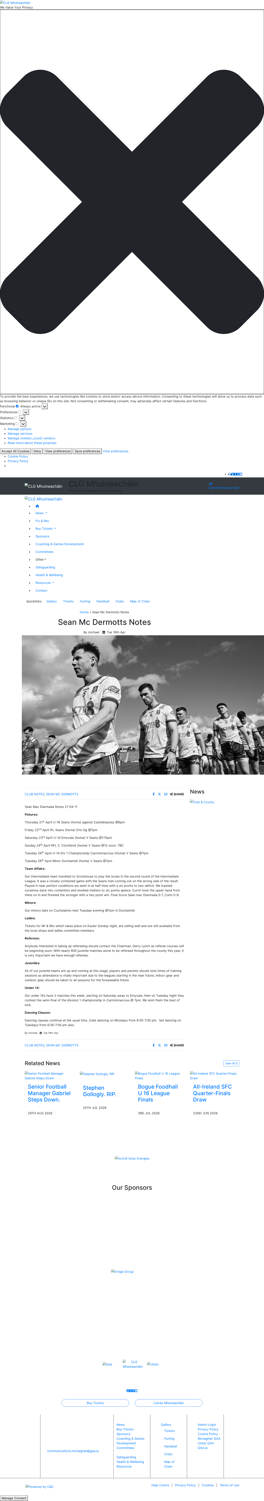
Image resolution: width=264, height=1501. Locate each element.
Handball (102, 601)
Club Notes (34, 794)
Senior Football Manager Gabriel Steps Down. (49, 1093)
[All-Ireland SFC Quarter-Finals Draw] (214, 1076)
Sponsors (42, 536)
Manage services (20, 433)
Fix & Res (42, 521)
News (121, 1425)
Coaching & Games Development (60, 544)
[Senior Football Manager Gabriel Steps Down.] (49, 1076)
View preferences (58, 451)
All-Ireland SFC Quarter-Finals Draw (212, 1093)
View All (230, 1063)
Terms (229, 1485)
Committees (44, 552)
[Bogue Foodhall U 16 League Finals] (159, 1076)
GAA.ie (203, 1448)
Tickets (68, 601)
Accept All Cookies (16, 451)
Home (84, 612)
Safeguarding (45, 567)
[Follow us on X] (235, 474)
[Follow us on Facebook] (232, 474)
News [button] (40, 513)
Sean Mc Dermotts (62, 794)
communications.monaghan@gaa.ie (73, 1451)
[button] (132, 202)
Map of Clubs (140, 601)
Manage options (19, 429)
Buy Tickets (95, 1403)
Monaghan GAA (209, 1438)
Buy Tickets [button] (45, 528)
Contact (41, 590)
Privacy (185, 1485)
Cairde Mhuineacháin (224, 487)
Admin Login (207, 1425)
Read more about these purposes (32, 443)
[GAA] (107, 1364)
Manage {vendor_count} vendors (31, 438)
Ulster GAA (206, 1443)
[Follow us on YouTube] (240, 474)
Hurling (85, 601)
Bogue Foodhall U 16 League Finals (158, 1093)
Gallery (52, 601)
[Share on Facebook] (154, 794)
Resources (124, 1466)
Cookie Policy (18, 456)
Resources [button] (44, 583)
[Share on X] (160, 794)
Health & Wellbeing (49, 575)
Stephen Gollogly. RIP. (100, 1091)
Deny (37, 451)
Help (160, 1485)
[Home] (135, 506)
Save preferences (87, 451)
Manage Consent (14, 1498)
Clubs (120, 601)
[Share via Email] (166, 794)
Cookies (208, 1485)
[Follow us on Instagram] (238, 474)
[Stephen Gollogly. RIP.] (97, 1073)
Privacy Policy (18, 461)
